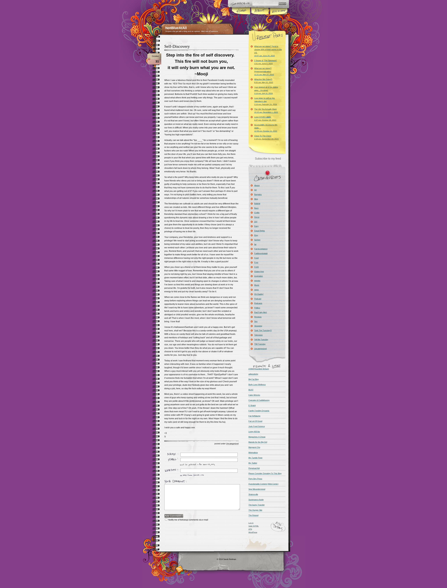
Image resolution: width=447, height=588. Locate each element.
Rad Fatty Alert (260, 312)
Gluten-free (259, 271)
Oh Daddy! (258, 294)
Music (256, 285)
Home (241, 11)
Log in (251, 523)
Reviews (258, 317)
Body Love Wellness (257, 384)
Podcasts (258, 303)
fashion (257, 240)
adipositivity (253, 374)
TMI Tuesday (260, 344)
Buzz (256, 208)
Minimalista (253, 452)
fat (255, 244)
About (260, 11)
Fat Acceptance (261, 249)
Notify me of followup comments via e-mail (188, 520)
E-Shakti (252, 405)
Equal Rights (259, 231)
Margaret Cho (254, 447)
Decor (256, 217)
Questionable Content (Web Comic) (263, 484)
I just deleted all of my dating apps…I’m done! (266, 90)
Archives (278, 11)
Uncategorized (232, 444)
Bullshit (257, 203)
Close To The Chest (266, 137)
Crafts (256, 213)
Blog (256, 199)
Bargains (258, 194)
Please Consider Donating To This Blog (264, 473)
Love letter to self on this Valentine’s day (265, 101)
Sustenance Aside (256, 500)
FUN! (256, 267)
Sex (256, 321)
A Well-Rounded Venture (258, 369)
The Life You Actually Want (266, 110)
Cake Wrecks (254, 395)
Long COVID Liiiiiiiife (265, 118)
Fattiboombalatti (261, 253)
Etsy (256, 235)
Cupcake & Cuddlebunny (259, 400)
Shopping (258, 326)
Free (256, 262)
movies (257, 281)
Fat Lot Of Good (255, 421)
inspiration (258, 276)
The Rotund (253, 515)
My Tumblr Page (255, 458)
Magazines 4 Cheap (256, 437)
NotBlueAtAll (176, 28)
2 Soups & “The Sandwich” (265, 62)
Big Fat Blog (253, 379)
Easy (256, 226)
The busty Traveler (256, 505)
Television (258, 335)
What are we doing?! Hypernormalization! (264, 71)
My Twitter (252, 463)
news (256, 290)
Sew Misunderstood (256, 489)
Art (255, 190)
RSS (179, 569)
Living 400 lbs (254, 432)
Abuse (257, 185)
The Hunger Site (255, 510)
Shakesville (253, 494)
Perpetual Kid (254, 468)
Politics (257, 308)
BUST (251, 390)
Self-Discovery (177, 46)
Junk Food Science (256, 426)
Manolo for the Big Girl (257, 442)
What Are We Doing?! (263, 80)
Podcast (257, 299)
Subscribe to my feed (268, 158)
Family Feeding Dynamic (258, 411)
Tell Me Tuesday (261, 339)
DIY (255, 222)
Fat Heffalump (254, 416)
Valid (253, 526)
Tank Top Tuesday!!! (263, 330)
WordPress (252, 532)
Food (256, 258)
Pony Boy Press (255, 479)
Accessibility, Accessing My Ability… (265, 128)
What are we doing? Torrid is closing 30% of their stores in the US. (268, 51)
